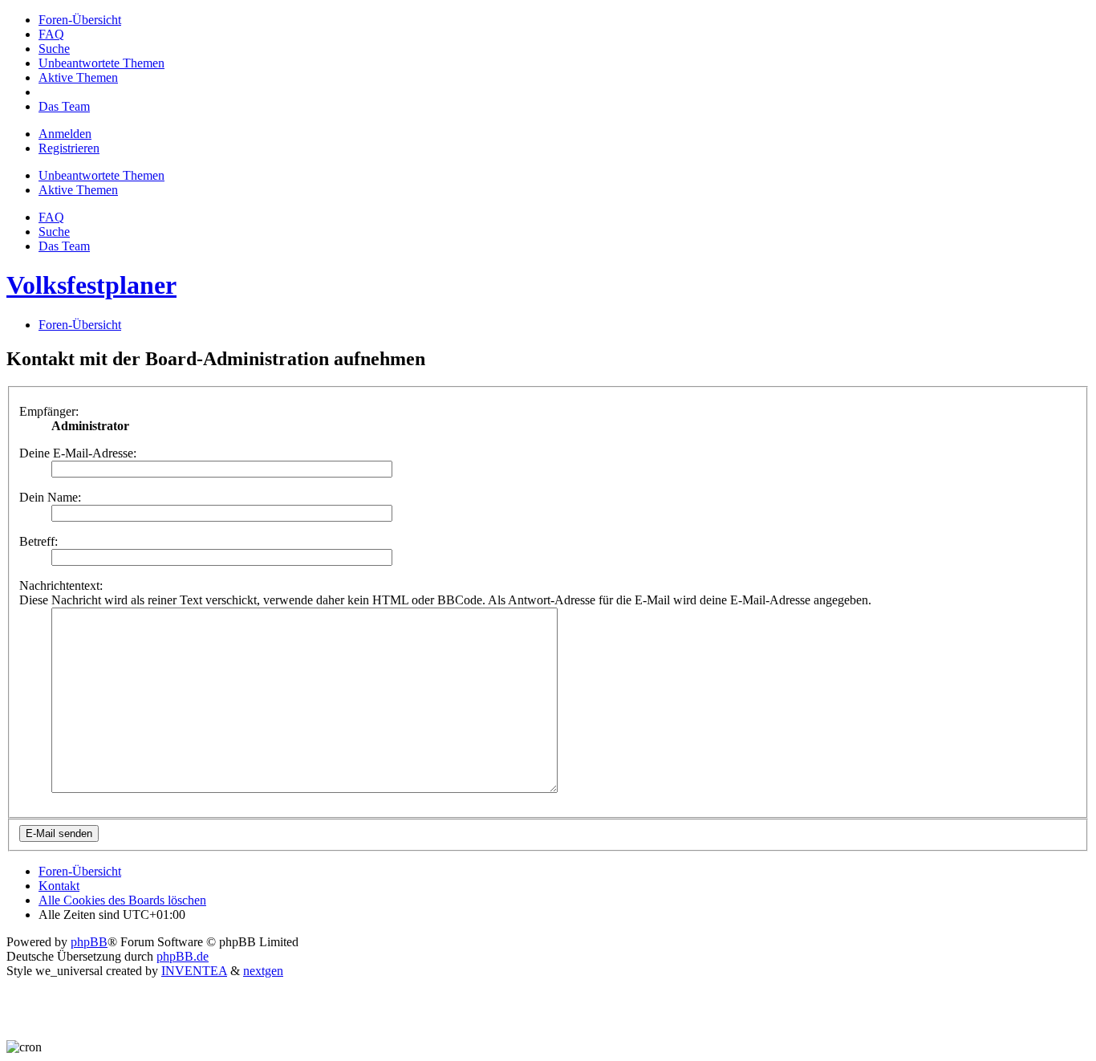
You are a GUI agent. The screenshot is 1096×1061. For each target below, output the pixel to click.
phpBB (89, 942)
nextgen (263, 971)
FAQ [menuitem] (51, 217)
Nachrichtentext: (61, 585)
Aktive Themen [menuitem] (78, 190)
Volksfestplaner (91, 284)
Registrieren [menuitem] (69, 148)
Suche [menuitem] (54, 231)
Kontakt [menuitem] (59, 885)
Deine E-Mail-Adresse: (77, 453)
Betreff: (38, 541)
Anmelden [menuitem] (65, 133)
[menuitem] (80, 19)
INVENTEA (194, 971)
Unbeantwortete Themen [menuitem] (101, 175)
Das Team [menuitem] (64, 246)
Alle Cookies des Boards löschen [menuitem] (122, 900)
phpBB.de (182, 956)
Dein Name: (50, 497)
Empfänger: (49, 411)
